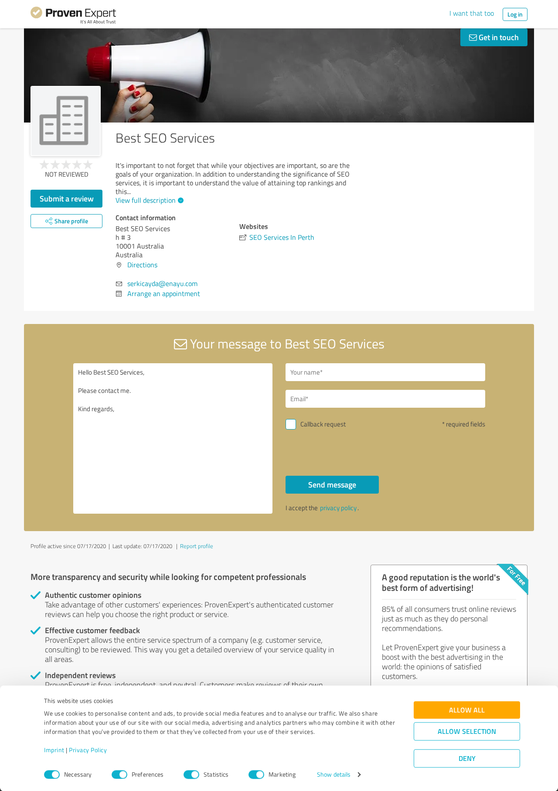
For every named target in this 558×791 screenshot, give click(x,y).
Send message (332, 484)
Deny (467, 758)
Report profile (196, 546)
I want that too (471, 13)
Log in (515, 14)
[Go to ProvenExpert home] (73, 17)
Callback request (323, 424)
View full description (146, 200)
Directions (142, 264)
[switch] (119, 774)
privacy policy (338, 507)
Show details (333, 775)
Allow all (467, 710)
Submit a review (67, 198)
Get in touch (498, 37)
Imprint (54, 750)
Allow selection (467, 731)
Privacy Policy (88, 750)
